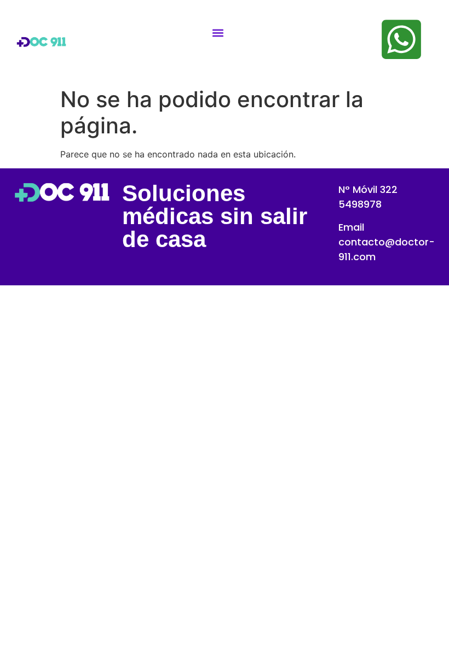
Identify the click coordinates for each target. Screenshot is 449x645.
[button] (218, 33)
